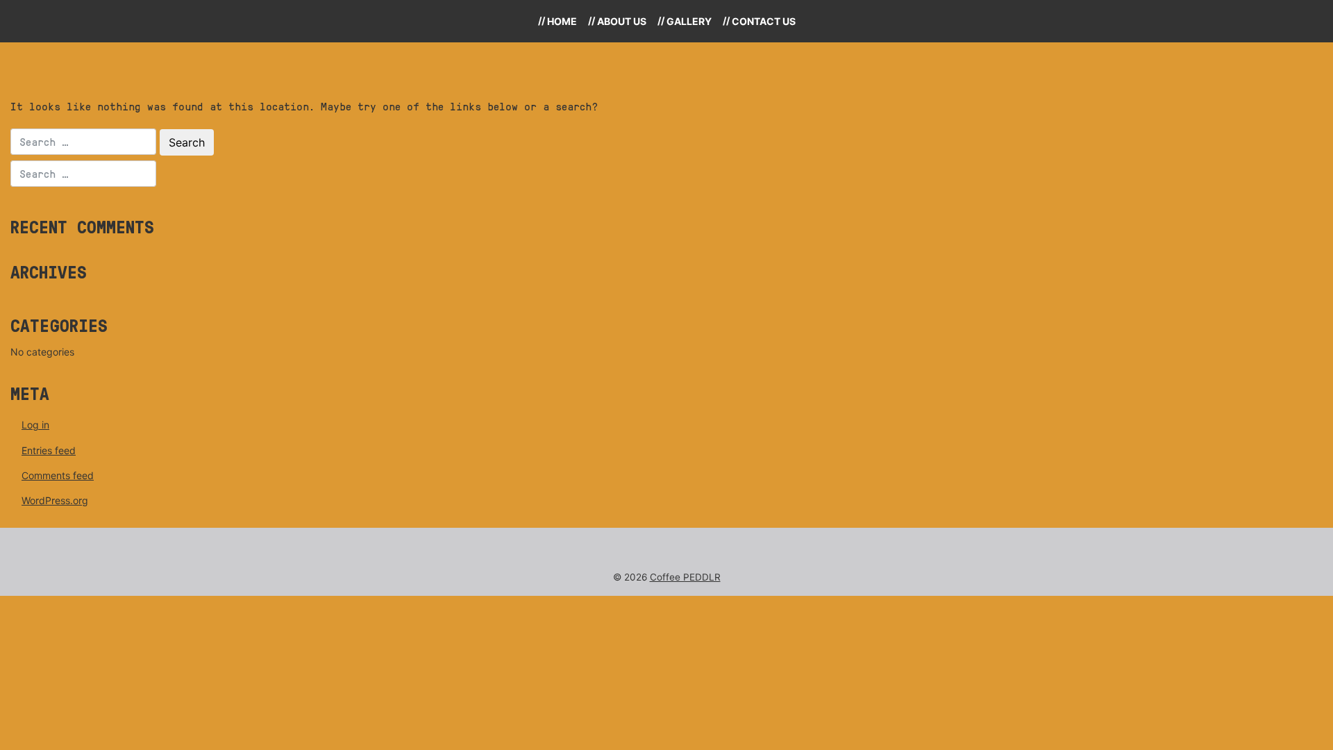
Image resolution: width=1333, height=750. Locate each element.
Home (562, 21)
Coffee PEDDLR (685, 577)
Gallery (689, 21)
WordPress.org (55, 500)
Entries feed (49, 450)
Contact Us (764, 21)
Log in (35, 425)
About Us (621, 21)
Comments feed (58, 475)
